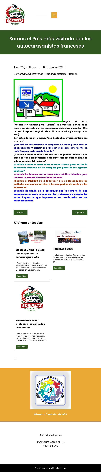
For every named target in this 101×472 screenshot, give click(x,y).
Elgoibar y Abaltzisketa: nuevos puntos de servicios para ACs (30, 253)
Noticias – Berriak (67, 74)
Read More (21, 276)
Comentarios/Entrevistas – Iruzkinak (35, 74)
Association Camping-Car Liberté (34, 124)
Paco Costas (53, 137)
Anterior (20, 212)
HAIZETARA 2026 (63, 249)
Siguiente (79, 212)
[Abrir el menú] (54, 15)
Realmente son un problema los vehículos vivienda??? (30, 324)
